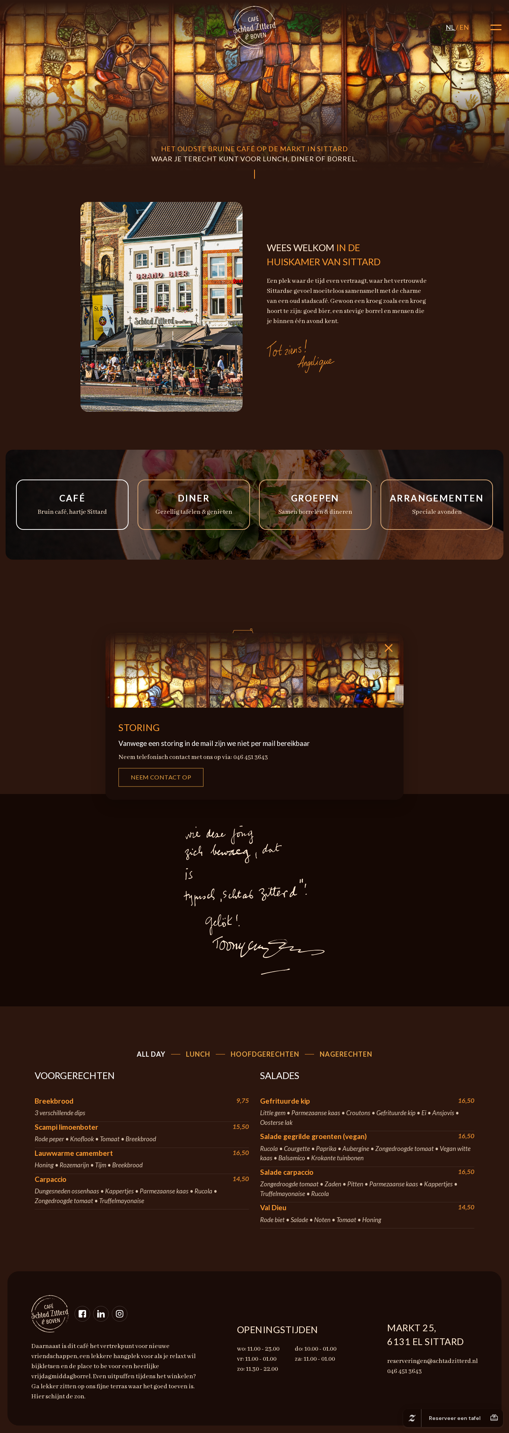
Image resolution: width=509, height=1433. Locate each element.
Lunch (198, 1054)
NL (451, 27)
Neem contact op (161, 777)
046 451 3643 (27, 23)
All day (151, 1054)
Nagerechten (346, 1054)
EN (464, 27)
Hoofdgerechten (265, 1054)
